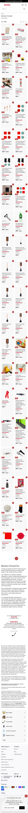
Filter (5, 21)
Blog (15, 751)
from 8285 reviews (14, 618)
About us (16, 749)
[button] (5, 39)
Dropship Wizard (18, 754)
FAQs (2, 751)
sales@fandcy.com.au (9, 704)
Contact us (3, 749)
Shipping (3, 754)
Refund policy (4, 762)
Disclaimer (3, 770)
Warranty (3, 756)
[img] (14, 617)
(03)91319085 (18, 703)
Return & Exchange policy (7, 759)
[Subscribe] (22, 807)
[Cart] (22, 5)
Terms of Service (5, 764)
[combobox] (14, 8)
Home (2, 13)
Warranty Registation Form (7, 767)
